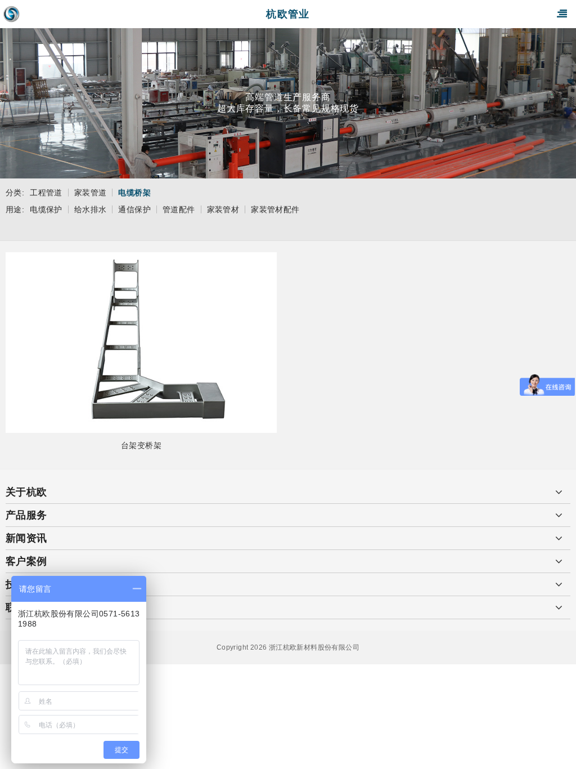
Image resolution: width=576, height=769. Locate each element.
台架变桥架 (141, 445)
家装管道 (90, 192)
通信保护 (134, 209)
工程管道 (46, 192)
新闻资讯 (26, 538)
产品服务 (26, 515)
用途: (15, 209)
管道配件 (179, 209)
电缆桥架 (134, 192)
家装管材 (223, 209)
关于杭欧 (26, 492)
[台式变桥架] (141, 342)
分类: (15, 192)
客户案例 (26, 561)
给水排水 (90, 209)
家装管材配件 (275, 209)
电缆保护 (46, 209)
